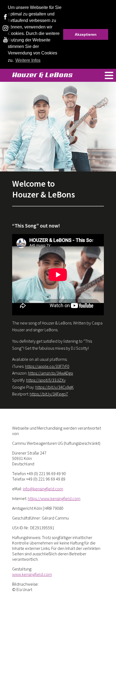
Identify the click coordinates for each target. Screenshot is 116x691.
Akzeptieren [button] (86, 34)
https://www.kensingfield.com (54, 498)
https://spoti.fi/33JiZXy (46, 380)
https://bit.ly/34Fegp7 (49, 394)
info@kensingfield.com (43, 488)
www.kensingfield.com (32, 574)
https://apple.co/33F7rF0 (47, 366)
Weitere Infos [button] (27, 60)
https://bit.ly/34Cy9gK (54, 387)
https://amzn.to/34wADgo (50, 373)
